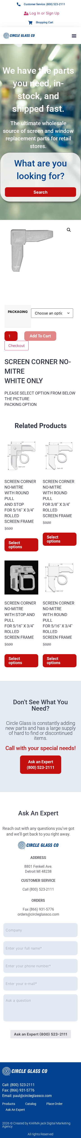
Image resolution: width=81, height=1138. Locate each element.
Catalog (30, 1104)
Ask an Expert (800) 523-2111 (40, 1034)
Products (8, 1104)
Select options (15, 544)
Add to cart (40, 336)
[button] (74, 35)
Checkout (16, 345)
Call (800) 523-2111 (38, 889)
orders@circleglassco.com (38, 914)
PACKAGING (18, 311)
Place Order (54, 1104)
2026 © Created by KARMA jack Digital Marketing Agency (36, 1124)
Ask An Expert (15, 1109)
